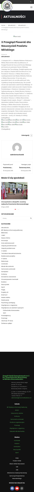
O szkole (4, 251)
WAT (4, 313)
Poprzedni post (8, 164)
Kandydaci (4, 271)
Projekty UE (4, 292)
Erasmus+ (4, 295)
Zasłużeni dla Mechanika (17, 431)
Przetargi (4, 318)
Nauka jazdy (5, 300)
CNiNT (3, 235)
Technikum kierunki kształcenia (11, 253)
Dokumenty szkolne (17, 413)
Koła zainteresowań (7, 243)
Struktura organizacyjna (17, 422)
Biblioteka (4, 233)
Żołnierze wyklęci (6, 323)
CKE (17, 467)
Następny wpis (26, 164)
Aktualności (11, 25)
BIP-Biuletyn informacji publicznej (11, 230)
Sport (3, 287)
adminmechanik (17, 155)
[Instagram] (22, 488)
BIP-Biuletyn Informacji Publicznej (17, 407)
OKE (17, 470)
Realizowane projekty (8, 256)
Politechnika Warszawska (11, 310)
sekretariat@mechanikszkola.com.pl (22, 398)
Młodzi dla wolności (7, 266)
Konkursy (4, 274)
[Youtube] (17, 488)
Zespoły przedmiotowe (8, 246)
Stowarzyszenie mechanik (9, 279)
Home (3, 25)
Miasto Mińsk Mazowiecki (17, 464)
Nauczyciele (5, 284)
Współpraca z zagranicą (9, 305)
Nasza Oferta (5, 238)
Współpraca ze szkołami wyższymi (12, 308)
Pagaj (3, 290)
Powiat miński (17, 461)
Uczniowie (4, 264)
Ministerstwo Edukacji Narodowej (17, 473)
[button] (15, 209)
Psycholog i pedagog (8, 302)
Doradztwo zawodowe (8, 277)
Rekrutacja (4, 261)
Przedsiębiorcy (6, 315)
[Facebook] (31, 135)
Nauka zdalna (5, 297)
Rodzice (3, 282)
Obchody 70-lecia (7, 321)
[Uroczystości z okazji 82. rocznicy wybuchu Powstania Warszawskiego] (14, 191)
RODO (17, 410)
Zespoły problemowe (8, 248)
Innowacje (4, 240)
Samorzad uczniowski (8, 269)
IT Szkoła (4, 259)
